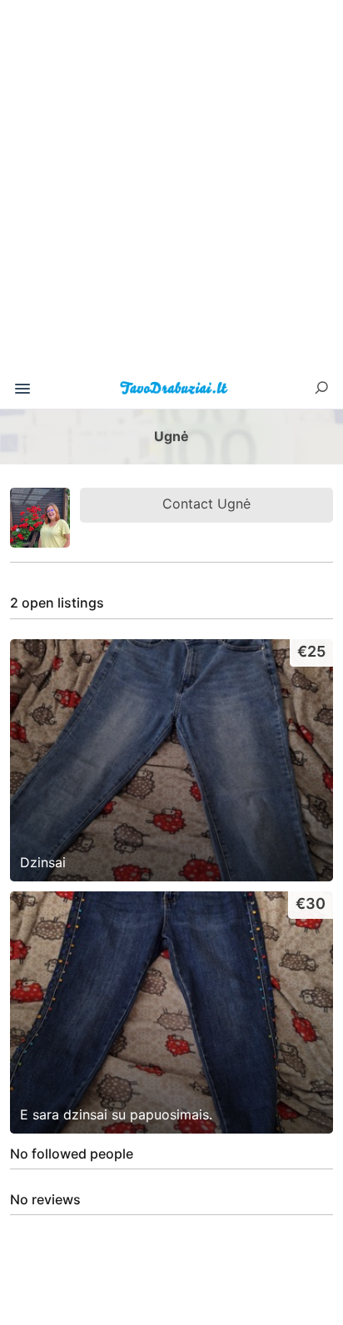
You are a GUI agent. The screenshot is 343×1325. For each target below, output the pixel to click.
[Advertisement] (171, 191)
